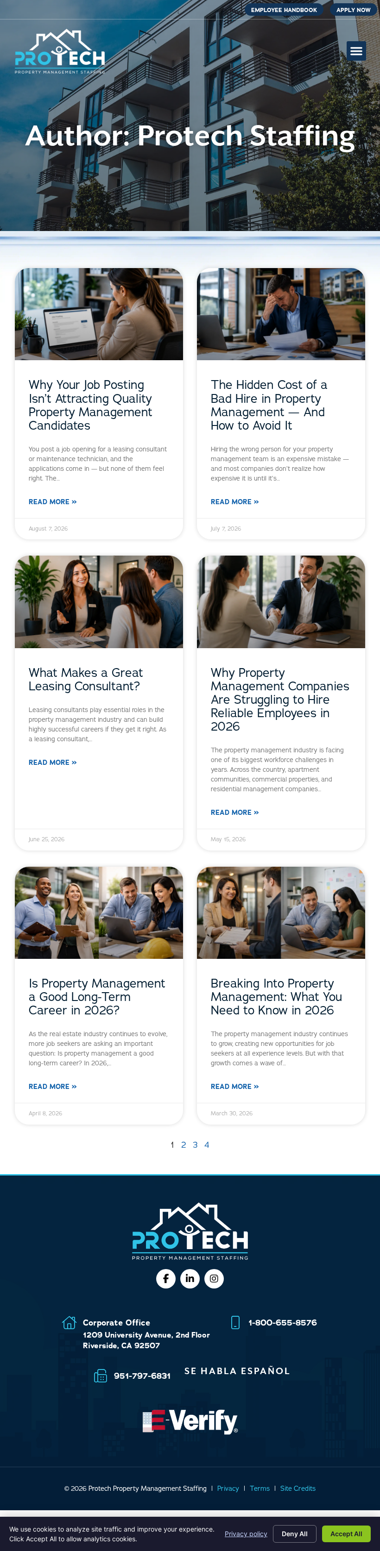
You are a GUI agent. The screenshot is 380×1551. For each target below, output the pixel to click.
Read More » (52, 502)
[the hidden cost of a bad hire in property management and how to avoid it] (281, 314)
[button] (356, 51)
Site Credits (298, 1488)
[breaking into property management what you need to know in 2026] (281, 913)
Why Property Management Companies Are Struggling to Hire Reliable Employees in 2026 (280, 700)
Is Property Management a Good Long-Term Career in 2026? (97, 997)
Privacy (228, 1488)
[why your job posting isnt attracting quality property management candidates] (99, 314)
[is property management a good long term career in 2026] (99, 913)
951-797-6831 (142, 1376)
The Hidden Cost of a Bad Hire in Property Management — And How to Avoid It (269, 405)
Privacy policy (246, 1534)
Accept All (346, 1534)
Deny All (295, 1534)
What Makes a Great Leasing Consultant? (86, 679)
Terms (260, 1488)
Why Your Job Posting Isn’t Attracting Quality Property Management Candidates (90, 405)
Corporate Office (116, 1322)
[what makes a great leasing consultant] (99, 602)
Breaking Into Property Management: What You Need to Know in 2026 (276, 997)
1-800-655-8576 (282, 1322)
